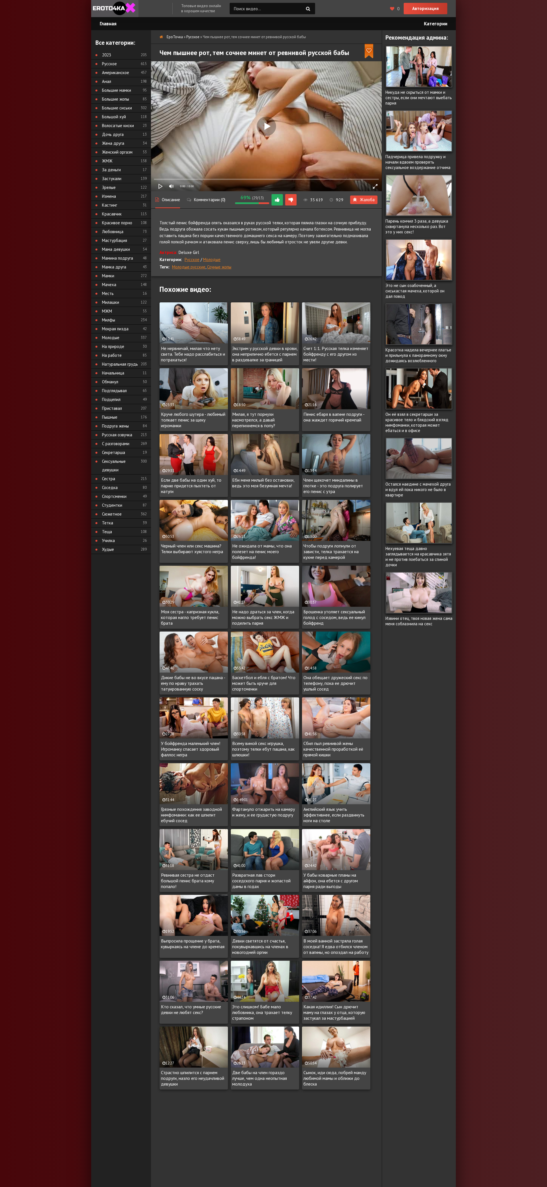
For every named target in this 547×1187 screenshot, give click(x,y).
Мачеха (109, 284)
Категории (435, 24)
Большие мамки (116, 90)
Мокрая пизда (115, 328)
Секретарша (113, 452)
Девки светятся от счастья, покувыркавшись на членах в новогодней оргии (260, 946)
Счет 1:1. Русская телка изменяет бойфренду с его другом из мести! (335, 354)
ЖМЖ (107, 161)
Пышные (109, 417)
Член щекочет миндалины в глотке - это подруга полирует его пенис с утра (333, 485)
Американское (115, 72)
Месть (108, 293)
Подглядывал (114, 390)
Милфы (108, 320)
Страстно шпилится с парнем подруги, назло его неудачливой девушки (192, 1078)
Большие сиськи (117, 108)
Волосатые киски (118, 125)
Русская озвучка (117, 434)
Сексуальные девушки (114, 466)
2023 (106, 55)
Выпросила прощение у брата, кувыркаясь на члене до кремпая (192, 943)
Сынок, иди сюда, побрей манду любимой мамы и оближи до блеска (334, 1078)
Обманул (110, 381)
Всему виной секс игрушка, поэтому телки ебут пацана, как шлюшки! (263, 749)
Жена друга (113, 143)
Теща (107, 531)
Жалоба (367, 199)
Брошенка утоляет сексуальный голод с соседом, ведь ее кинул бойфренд (334, 617)
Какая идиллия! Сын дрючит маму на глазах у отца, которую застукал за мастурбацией (334, 1012)
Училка (108, 540)
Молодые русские (188, 267)
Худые (108, 549)
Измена (109, 196)
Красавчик (112, 214)
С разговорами (115, 443)
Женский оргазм (117, 152)
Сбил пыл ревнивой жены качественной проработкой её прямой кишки (333, 749)
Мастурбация (114, 240)
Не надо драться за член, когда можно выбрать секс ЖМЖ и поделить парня (263, 617)
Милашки (110, 302)
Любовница (112, 231)
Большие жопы (115, 99)
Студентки (112, 505)
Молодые (212, 259)
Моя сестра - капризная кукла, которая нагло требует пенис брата (190, 617)
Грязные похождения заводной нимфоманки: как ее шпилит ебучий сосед (191, 814)
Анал (106, 81)
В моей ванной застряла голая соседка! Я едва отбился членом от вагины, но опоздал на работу (335, 946)
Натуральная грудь (120, 364)
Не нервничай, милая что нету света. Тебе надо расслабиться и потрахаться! (193, 354)
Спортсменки (114, 496)
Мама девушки (116, 249)
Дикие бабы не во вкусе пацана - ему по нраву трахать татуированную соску (193, 683)
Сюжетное (112, 514)
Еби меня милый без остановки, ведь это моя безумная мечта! (263, 482)
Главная (108, 24)
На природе (113, 346)
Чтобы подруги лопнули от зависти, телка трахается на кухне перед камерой (331, 551)
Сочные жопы (219, 267)
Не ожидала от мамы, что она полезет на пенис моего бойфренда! (262, 551)
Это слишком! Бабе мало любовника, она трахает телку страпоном (262, 1012)
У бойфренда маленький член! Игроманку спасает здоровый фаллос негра (190, 749)
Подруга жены (115, 426)
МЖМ (107, 311)
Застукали (111, 178)
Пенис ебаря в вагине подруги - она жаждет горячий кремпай (333, 417)
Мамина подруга (117, 258)
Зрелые (109, 187)
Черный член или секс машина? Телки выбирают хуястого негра (192, 548)
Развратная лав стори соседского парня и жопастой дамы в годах (261, 880)
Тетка (107, 523)
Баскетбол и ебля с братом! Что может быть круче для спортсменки (263, 683)
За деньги (111, 169)
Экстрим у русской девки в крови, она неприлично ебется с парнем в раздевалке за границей (264, 354)
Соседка (110, 487)
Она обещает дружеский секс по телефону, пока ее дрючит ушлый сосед (335, 683)
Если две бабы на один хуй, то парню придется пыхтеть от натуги (191, 485)
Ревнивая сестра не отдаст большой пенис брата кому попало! (188, 880)
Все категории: (115, 42)
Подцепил (111, 399)
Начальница (113, 373)
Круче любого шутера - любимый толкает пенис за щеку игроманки (193, 419)
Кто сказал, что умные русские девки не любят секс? (191, 1009)
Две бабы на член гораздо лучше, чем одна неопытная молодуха (259, 1078)
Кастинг (109, 205)
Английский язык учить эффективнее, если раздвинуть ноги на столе (333, 814)
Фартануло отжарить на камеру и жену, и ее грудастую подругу (263, 812)
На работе (112, 355)
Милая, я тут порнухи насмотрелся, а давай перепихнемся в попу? (253, 419)
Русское (192, 259)
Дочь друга (113, 134)
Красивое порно (117, 222)
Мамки (108, 275)
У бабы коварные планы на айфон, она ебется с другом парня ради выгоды (330, 880)
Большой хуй (114, 116)
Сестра (108, 478)
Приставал (112, 408)
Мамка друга (114, 267)
